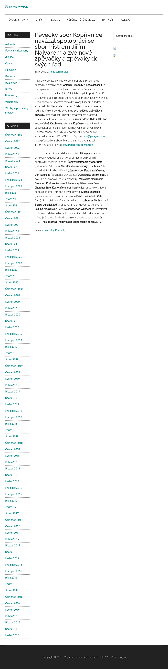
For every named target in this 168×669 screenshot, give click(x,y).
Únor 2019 (11, 398)
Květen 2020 (12, 301)
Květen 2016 (12, 609)
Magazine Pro (71, 657)
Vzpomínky (11, 101)
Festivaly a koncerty (16, 50)
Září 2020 (10, 276)
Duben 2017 (12, 539)
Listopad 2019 (13, 340)
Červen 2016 (12, 603)
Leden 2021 (12, 250)
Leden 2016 (12, 635)
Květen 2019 (12, 378)
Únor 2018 (11, 475)
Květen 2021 (12, 224)
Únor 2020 (11, 321)
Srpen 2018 (12, 436)
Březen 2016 (12, 622)
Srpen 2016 (12, 590)
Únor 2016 (11, 629)
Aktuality (49, 230)
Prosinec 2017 (13, 487)
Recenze (10, 76)
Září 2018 (10, 430)
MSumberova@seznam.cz (78, 144)
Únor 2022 (11, 167)
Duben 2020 (12, 308)
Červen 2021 (12, 218)
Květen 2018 (12, 455)
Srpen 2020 (12, 282)
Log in (122, 657)
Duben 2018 (12, 462)
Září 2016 (10, 584)
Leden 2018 (12, 481)
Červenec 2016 (14, 596)
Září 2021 (10, 199)
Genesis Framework (93, 657)
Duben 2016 (12, 616)
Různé (9, 89)
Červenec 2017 (14, 519)
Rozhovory (11, 82)
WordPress (111, 657)
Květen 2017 (12, 532)
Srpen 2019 (12, 359)
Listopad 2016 (13, 571)
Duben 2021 (12, 231)
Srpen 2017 (12, 513)
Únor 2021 (11, 244)
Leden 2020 (12, 327)
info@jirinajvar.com (94, 136)
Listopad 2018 (13, 417)
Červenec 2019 (14, 365)
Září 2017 (10, 507)
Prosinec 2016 (13, 564)
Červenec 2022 (14, 135)
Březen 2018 (12, 468)
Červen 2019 (12, 372)
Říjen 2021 (11, 192)
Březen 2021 (12, 237)
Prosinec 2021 (13, 179)
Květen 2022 (12, 147)
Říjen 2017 (11, 500)
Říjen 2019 (11, 346)
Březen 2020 (12, 314)
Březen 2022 (12, 160)
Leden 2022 (12, 173)
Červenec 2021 (14, 212)
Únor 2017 (11, 552)
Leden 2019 (12, 404)
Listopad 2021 (13, 186)
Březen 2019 (12, 391)
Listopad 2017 (13, 494)
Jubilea (9, 57)
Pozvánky (60, 230)
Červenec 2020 (14, 288)
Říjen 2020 (11, 269)
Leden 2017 (12, 558)
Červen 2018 (12, 449)
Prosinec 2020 (13, 256)
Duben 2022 (12, 154)
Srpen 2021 (12, 205)
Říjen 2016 (11, 577)
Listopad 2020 (13, 263)
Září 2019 (10, 353)
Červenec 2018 (14, 442)
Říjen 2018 (11, 423)
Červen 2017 (12, 526)
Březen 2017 (12, 545)
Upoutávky (11, 95)
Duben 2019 (12, 385)
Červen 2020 (12, 295)
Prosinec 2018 (13, 410)
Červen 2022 (12, 141)
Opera (8, 63)
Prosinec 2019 (13, 333)
